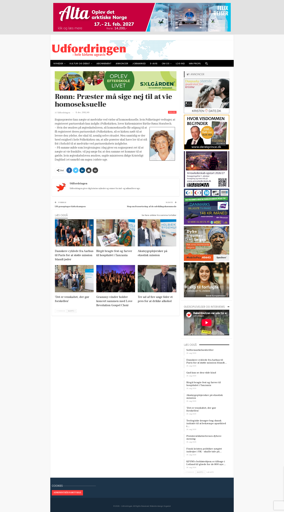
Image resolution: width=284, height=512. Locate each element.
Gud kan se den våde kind (201, 372)
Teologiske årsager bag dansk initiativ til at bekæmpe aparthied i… (206, 423)
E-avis (154, 63)
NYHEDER (58, 63)
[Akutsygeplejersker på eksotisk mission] (157, 232)
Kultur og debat (80, 63)
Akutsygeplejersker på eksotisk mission (204, 397)
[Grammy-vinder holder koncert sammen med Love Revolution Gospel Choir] (115, 278)
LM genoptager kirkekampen (70, 206)
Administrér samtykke (67, 492)
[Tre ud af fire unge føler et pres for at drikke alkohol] (157, 278)
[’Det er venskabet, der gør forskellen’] (74, 278)
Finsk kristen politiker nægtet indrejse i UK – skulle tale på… (204, 450)
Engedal (167, 506)
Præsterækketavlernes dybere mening (203, 437)
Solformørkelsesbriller (200, 350)
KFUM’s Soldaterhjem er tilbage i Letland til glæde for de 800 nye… (206, 463)
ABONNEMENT (103, 63)
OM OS (166, 63)
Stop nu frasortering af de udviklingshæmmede (151, 206)
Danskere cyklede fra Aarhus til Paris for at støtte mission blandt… (206, 361)
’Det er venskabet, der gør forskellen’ (201, 409)
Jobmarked (139, 63)
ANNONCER (122, 63)
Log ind (180, 63)
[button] (206, 64)
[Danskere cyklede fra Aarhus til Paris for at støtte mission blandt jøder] (74, 232)
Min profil (195, 63)
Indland (172, 112)
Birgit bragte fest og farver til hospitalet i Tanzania (203, 384)
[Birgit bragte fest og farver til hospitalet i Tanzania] (115, 232)
